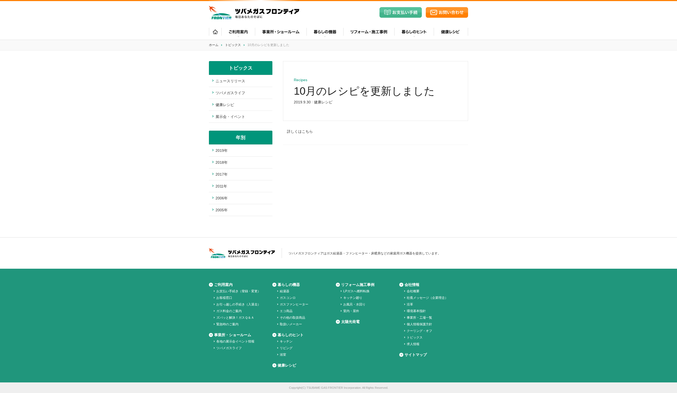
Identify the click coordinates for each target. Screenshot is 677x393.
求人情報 (413, 344)
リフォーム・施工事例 (368, 34)
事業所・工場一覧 (419, 317)
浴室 (283, 355)
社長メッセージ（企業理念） (427, 298)
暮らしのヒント (291, 335)
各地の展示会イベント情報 (235, 341)
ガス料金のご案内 (229, 311)
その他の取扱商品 (292, 317)
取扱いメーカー (291, 324)
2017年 (222, 174)
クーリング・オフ (419, 331)
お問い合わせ (447, 12)
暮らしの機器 (289, 284)
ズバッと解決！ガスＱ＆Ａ (235, 317)
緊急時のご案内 (227, 324)
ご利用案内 (223, 284)
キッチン (286, 341)
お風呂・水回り (354, 304)
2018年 (222, 162)
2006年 (222, 198)
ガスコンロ (288, 298)
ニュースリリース (230, 81)
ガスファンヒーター (294, 304)
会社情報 (412, 284)
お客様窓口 (224, 298)
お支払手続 (400, 12)
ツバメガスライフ (230, 93)
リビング (286, 348)
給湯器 (284, 291)
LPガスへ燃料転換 (356, 291)
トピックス (233, 45)
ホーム (215, 34)
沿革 (410, 304)
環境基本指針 (416, 311)
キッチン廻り (352, 298)
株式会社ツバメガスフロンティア (254, 12)
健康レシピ (451, 34)
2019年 (222, 150)
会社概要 (413, 291)
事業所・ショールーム (281, 34)
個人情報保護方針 (419, 324)
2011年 (221, 186)
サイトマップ (416, 355)
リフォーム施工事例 (357, 284)
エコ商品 (286, 311)
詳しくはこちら (300, 131)
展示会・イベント (230, 117)
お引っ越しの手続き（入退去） (238, 304)
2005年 (222, 210)
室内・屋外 (351, 311)
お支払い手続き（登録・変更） (238, 291)
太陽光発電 (350, 321)
